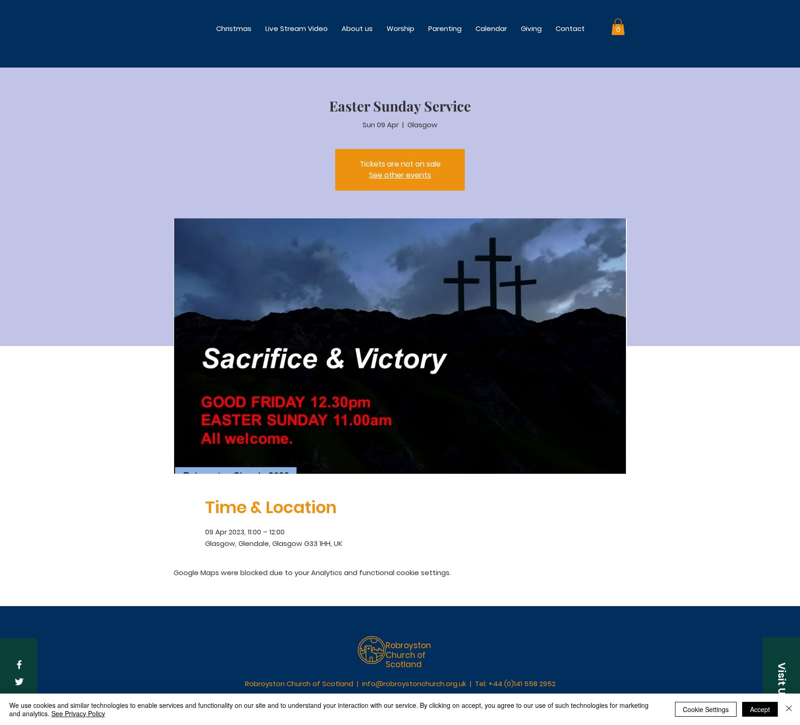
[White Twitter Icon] (19, 682)
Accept (760, 709)
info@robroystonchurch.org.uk (414, 683)
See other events (400, 175)
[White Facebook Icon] (19, 664)
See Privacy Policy (78, 713)
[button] (400, 28)
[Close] (788, 709)
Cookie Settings (706, 709)
